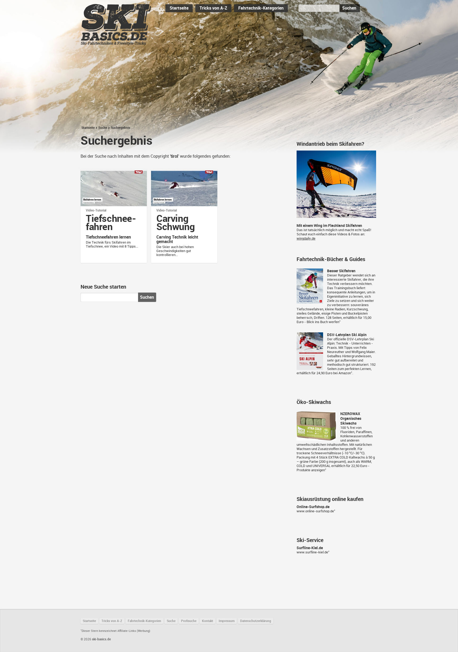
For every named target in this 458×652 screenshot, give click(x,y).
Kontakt (207, 621)
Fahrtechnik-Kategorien (261, 8)
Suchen (349, 8)
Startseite (179, 8)
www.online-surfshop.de (315, 511)
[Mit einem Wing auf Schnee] (336, 216)
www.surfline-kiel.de (312, 552)
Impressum (227, 621)
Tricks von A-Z (213, 8)
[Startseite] (116, 43)
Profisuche (188, 621)
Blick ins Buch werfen (323, 322)
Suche (102, 127)
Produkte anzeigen (311, 470)
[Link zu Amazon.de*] (310, 301)
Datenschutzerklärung (255, 621)
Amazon (344, 373)
